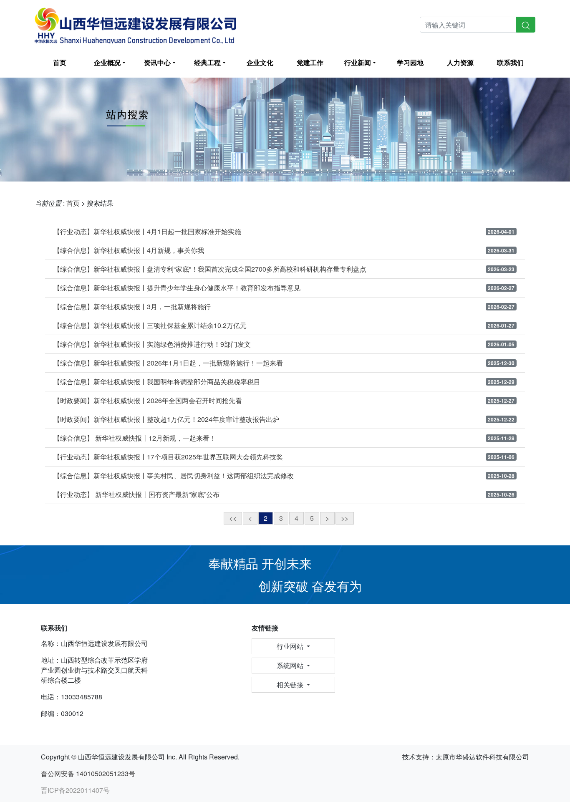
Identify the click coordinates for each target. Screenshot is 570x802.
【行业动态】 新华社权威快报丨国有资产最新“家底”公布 (136, 494)
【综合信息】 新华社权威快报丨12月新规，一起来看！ (134, 438)
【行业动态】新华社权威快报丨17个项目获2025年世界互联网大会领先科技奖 (168, 457)
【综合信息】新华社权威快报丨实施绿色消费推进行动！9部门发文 (152, 344)
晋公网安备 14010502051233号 (88, 773)
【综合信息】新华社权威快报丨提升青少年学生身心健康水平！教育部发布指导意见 (176, 288)
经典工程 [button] (207, 62)
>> (344, 518)
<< (233, 518)
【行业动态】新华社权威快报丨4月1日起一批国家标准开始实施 (147, 231)
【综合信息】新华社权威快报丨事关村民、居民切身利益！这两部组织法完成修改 (173, 476)
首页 (59, 62)
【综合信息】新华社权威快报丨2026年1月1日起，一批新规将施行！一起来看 (168, 363)
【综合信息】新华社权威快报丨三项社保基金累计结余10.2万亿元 (150, 325)
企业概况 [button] (107, 62)
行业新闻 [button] (357, 62)
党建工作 (310, 62)
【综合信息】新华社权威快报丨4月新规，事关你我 (128, 250)
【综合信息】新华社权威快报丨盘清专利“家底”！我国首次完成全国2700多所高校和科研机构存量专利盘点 (209, 269)
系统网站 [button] (291, 665)
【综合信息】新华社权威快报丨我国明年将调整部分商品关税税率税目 (156, 382)
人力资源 (460, 62)
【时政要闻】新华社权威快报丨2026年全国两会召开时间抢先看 (147, 400)
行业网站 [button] (291, 646)
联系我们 (510, 62)
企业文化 (260, 62)
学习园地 (410, 62)
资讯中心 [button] (157, 62)
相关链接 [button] (291, 684)
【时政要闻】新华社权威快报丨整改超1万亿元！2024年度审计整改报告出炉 (166, 419)
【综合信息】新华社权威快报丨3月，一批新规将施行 (132, 307)
